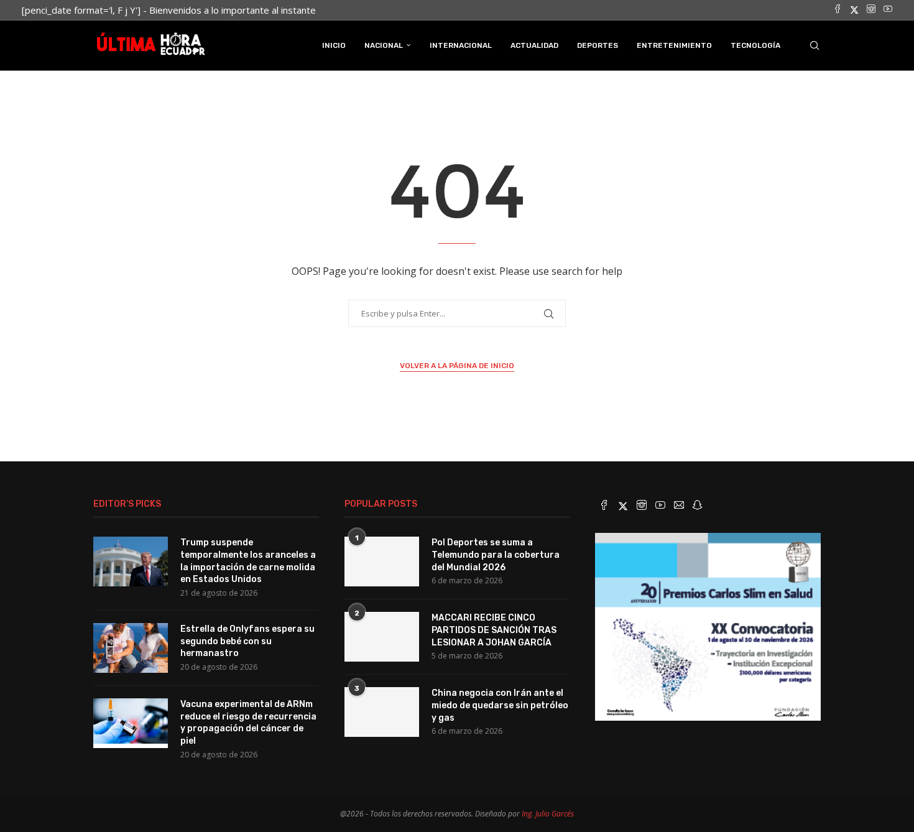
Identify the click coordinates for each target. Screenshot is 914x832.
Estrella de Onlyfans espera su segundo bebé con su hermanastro (247, 641)
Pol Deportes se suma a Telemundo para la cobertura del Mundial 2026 (496, 554)
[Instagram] (871, 10)
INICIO (334, 45)
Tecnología (755, 45)
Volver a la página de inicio (457, 365)
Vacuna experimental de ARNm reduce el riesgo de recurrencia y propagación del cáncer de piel (248, 722)
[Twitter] (854, 10)
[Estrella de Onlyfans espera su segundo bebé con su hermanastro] (130, 648)
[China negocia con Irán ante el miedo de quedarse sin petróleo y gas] (381, 712)
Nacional (383, 45)
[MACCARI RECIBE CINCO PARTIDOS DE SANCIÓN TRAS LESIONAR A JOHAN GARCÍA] (381, 637)
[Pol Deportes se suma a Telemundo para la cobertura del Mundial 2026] (381, 561)
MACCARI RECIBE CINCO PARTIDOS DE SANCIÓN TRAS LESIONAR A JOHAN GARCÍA (494, 629)
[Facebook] (837, 10)
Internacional (461, 45)
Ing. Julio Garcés (548, 813)
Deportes (597, 45)
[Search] (814, 45)
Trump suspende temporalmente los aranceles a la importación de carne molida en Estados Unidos (248, 561)
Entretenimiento (674, 45)
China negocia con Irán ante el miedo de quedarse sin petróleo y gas (500, 705)
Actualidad (534, 45)
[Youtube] (888, 10)
